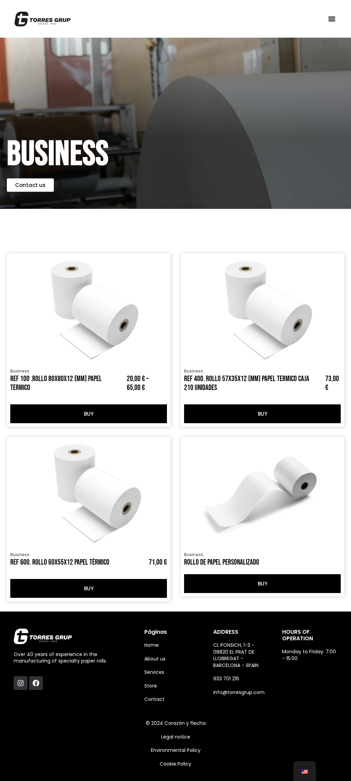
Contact (154, 699)
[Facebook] (36, 683)
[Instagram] (20, 683)
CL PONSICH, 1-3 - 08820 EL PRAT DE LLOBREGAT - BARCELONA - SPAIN (235, 655)
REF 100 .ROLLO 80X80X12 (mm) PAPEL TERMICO (56, 383)
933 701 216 (226, 678)
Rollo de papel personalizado (221, 562)
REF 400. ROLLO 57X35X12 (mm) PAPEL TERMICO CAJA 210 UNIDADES (246, 383)
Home (151, 645)
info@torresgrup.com (239, 692)
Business (19, 371)
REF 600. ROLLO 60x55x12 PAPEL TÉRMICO (59, 562)
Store (150, 685)
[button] (331, 18)
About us (155, 658)
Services (154, 672)
